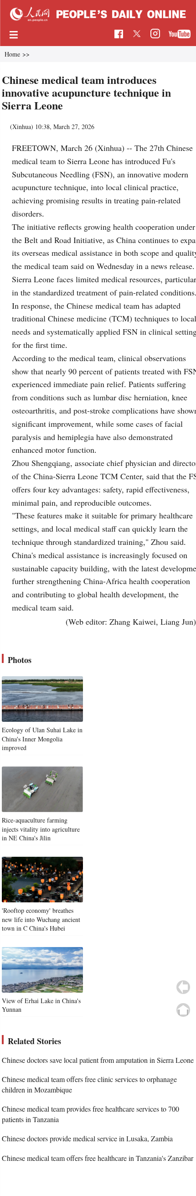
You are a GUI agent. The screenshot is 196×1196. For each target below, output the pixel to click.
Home (12, 54)
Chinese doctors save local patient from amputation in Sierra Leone (98, 1060)
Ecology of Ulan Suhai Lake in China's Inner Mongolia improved (42, 738)
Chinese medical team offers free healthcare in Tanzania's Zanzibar (97, 1158)
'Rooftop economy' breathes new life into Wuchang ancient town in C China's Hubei (41, 919)
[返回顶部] (183, 1010)
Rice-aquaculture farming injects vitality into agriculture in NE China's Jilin (41, 829)
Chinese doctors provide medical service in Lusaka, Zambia (87, 1138)
